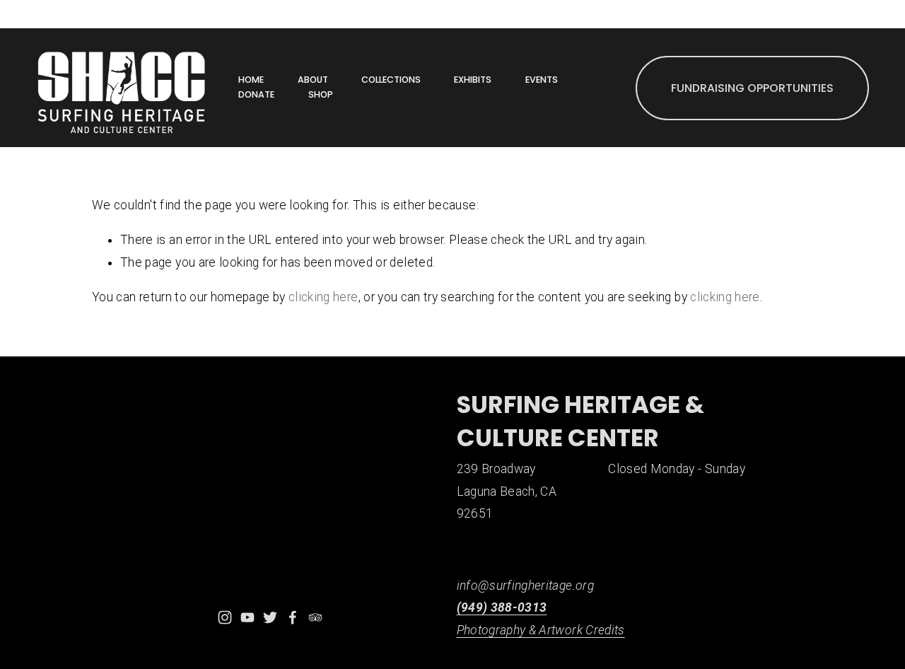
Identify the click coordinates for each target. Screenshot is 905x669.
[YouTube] (247, 617)
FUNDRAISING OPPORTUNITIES (752, 88)
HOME (251, 80)
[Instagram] (225, 617)
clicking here (323, 297)
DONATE (256, 94)
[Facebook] (293, 617)
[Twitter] (270, 617)
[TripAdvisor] (315, 617)
